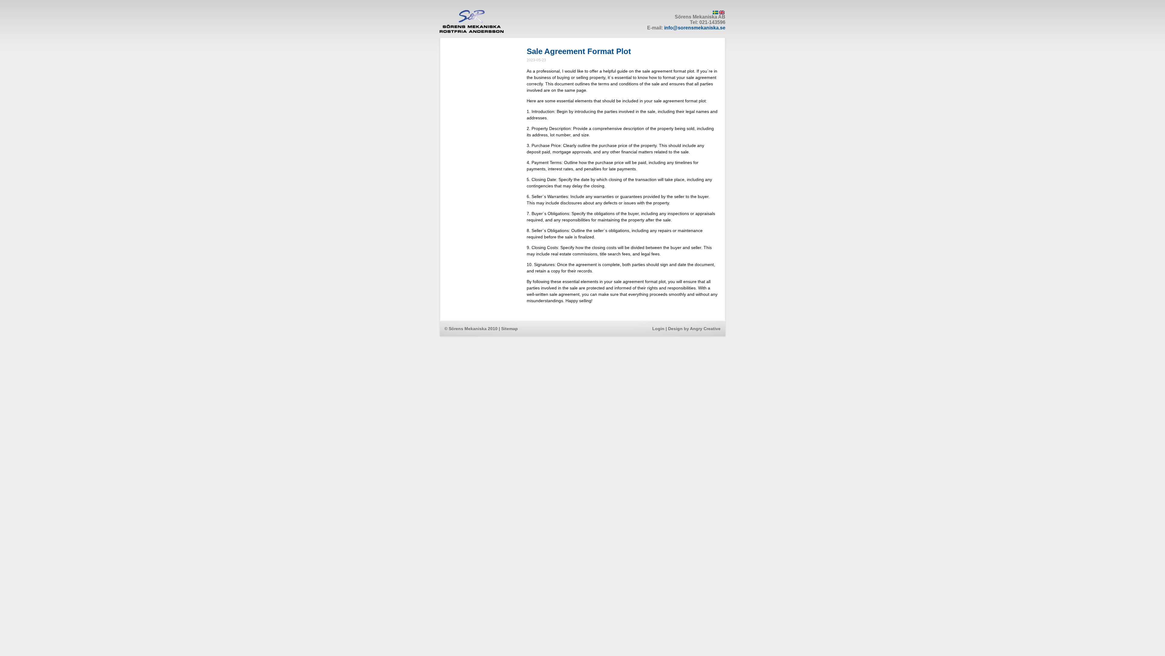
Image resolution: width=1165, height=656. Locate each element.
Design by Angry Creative (694, 328)
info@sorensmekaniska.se (694, 27)
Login (658, 328)
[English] (721, 12)
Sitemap (509, 328)
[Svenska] (715, 12)
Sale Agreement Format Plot (579, 51)
